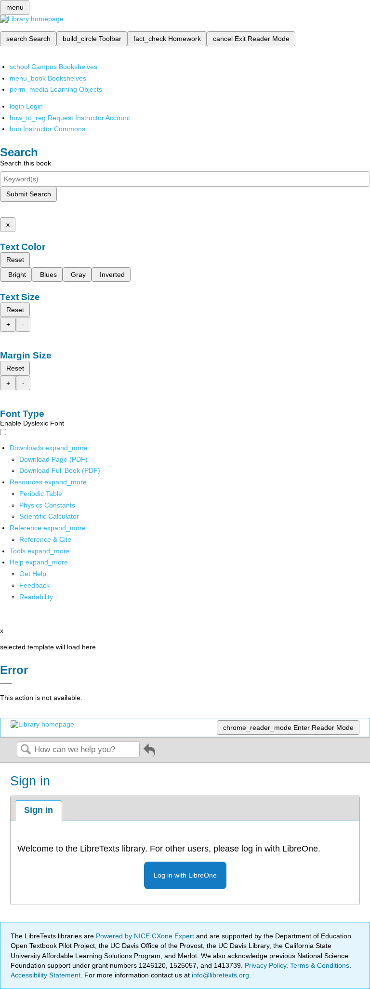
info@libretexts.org (219, 975)
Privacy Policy (265, 965)
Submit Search (28, 194)
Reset (15, 259)
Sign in (38, 810)
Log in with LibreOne (185, 875)
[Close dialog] (6, 683)
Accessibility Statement (45, 975)
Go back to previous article (149, 753)
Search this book (25, 163)
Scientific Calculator (49, 516)
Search (25, 749)
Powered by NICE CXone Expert (146, 936)
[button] (34, 585)
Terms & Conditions (319, 965)
